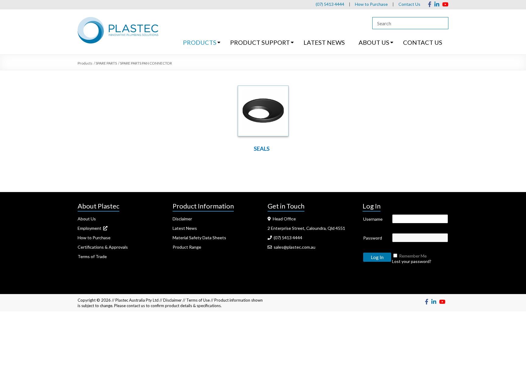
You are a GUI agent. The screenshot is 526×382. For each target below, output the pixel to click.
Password (372, 237)
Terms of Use (198, 300)
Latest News (185, 228)
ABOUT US (374, 42)
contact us (136, 305)
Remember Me (413, 255)
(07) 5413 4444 (330, 4)
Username (373, 219)
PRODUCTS (199, 42)
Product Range (187, 247)
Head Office (283, 218)
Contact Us (409, 4)
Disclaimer (182, 218)
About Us (87, 218)
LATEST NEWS (324, 42)
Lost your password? (411, 261)
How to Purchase (371, 4)
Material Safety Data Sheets (199, 237)
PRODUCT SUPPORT (260, 42)
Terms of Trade (92, 256)
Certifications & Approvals (103, 247)
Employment (90, 228)
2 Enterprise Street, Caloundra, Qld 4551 (306, 228)
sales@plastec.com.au (293, 247)
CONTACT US (422, 42)
